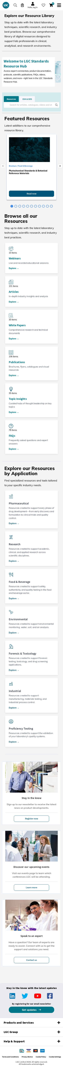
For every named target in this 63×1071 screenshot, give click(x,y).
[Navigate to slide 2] (15, 206)
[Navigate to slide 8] (39, 206)
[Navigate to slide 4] (23, 206)
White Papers (17, 325)
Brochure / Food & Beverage (21, 166)
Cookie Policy (41, 1057)
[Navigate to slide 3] (19, 206)
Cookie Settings (55, 1057)
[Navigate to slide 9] (43, 206)
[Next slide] (60, 166)
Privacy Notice (27, 1057)
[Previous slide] (3, 166)
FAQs (12, 436)
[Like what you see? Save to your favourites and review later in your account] (43, 5)
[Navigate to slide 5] (27, 206)
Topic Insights (18, 399)
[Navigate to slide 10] (47, 206)
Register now (31, 818)
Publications (17, 362)
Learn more (31, 887)
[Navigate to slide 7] (35, 206)
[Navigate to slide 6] (31, 206)
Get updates (29, 1009)
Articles (14, 292)
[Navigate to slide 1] (11, 206)
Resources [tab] (11, 99)
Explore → (14, 268)
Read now (31, 193)
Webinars (15, 258)
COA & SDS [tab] (27, 99)
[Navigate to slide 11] (51, 206)
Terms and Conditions (10, 1057)
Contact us (31, 960)
